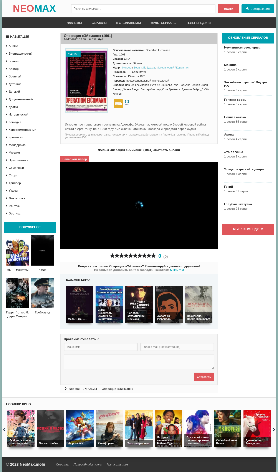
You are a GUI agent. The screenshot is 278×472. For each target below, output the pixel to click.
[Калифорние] (109, 428)
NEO (34, 8)
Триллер (15, 183)
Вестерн (14, 68)
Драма (151, 67)
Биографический (21, 53)
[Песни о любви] (50, 428)
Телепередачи (198, 23)
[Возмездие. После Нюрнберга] (198, 304)
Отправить (204, 376)
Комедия (15, 122)
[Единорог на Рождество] (257, 428)
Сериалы (99, 23)
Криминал (182, 67)
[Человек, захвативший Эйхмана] (139, 304)
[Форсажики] (80, 428)
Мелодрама (17, 145)
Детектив (15, 84)
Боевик (14, 61)
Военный (140, 67)
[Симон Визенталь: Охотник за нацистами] (109, 304)
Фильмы (74, 23)
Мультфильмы (128, 23)
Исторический (165, 67)
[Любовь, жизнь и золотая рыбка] (21, 428)
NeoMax (74, 388)
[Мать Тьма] (79, 304)
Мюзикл (14, 152)
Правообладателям (88, 464)
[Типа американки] (139, 428)
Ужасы (13, 190)
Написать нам (117, 464)
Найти (228, 8)
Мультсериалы (164, 23)
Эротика (14, 213)
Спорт (13, 175)
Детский (14, 91)
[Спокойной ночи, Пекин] (227, 428)
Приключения (18, 160)
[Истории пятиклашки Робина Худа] (168, 428)
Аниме (13, 46)
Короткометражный (22, 129)
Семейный (16, 167)
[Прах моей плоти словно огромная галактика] (198, 428)
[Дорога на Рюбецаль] (169, 304)
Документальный (21, 99)
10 (153, 255)
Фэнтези (14, 206)
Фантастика (17, 198)
